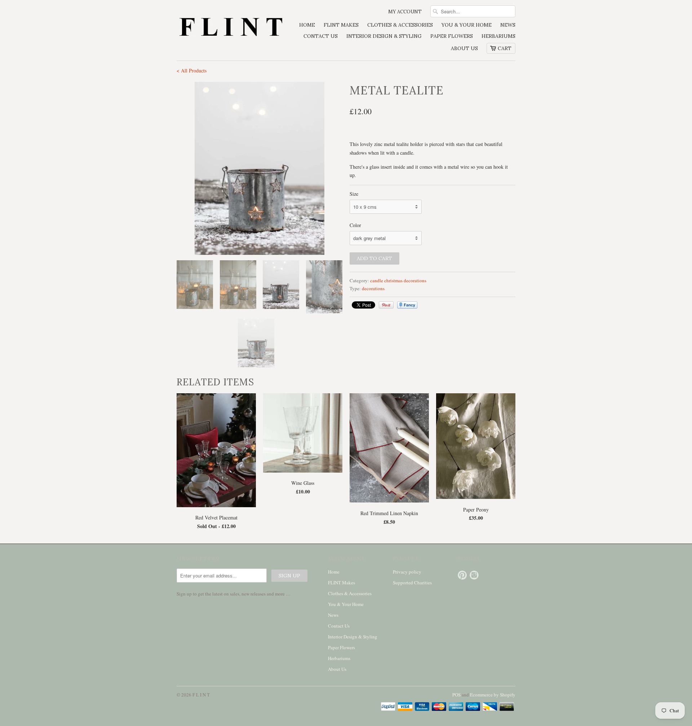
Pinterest (462, 575)
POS (456, 694)
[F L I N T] (231, 27)
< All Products (192, 70)
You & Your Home (467, 25)
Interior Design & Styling (384, 36)
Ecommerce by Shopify (492, 694)
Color (355, 225)
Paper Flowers (451, 36)
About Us (464, 48)
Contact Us (320, 36)
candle (376, 280)
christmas (393, 280)
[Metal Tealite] (259, 168)
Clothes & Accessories (400, 25)
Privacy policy (407, 571)
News (507, 25)
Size (354, 193)
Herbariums (498, 36)
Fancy (407, 305)
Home (307, 25)
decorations (415, 280)
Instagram (474, 575)
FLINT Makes (341, 25)
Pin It (386, 305)
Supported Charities (412, 582)
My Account (405, 12)
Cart (504, 48)
